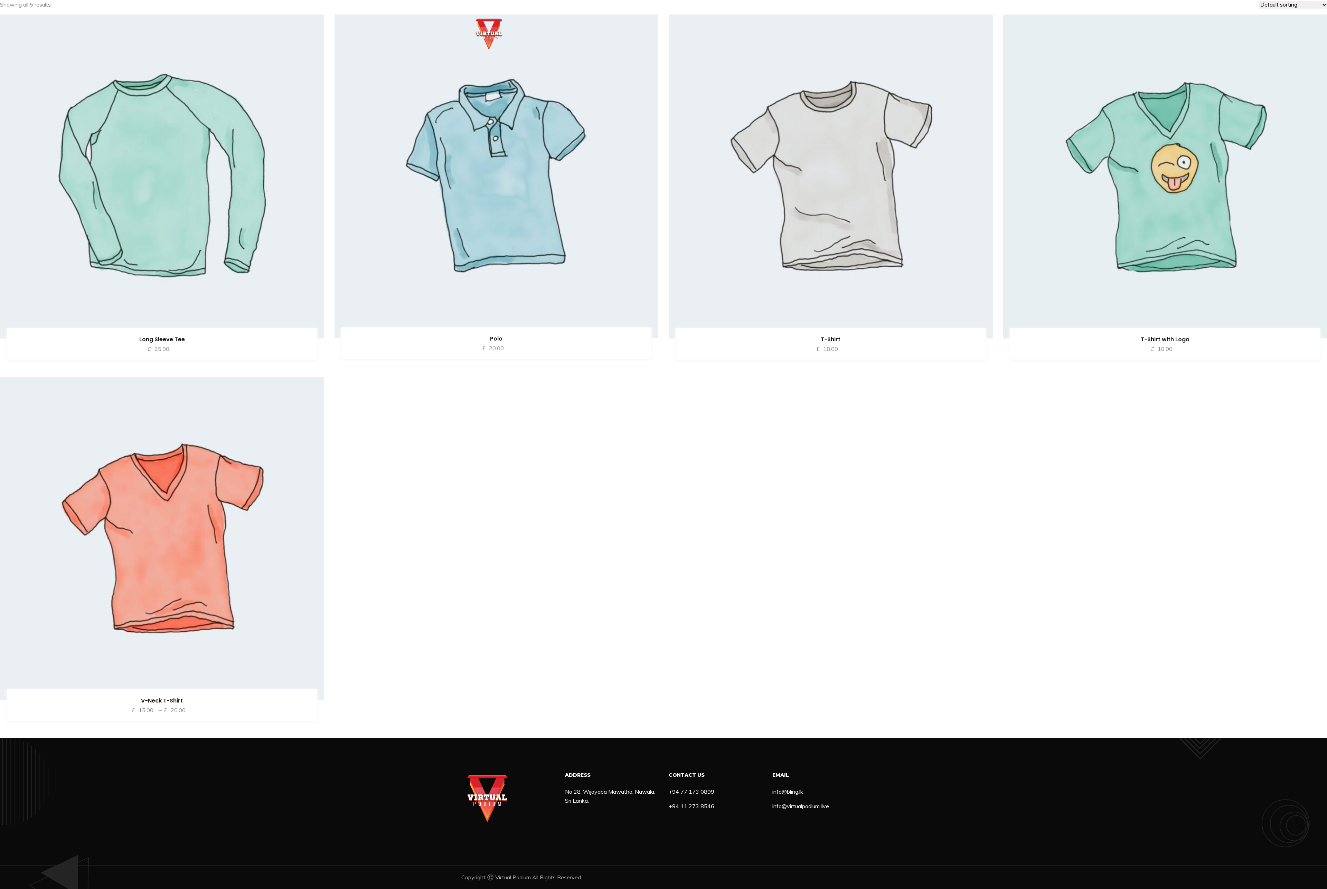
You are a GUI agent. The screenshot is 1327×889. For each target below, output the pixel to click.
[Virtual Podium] (489, 34)
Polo (496, 339)
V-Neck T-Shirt (162, 701)
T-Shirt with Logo (1165, 339)
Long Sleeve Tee (162, 339)
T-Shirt (830, 339)
